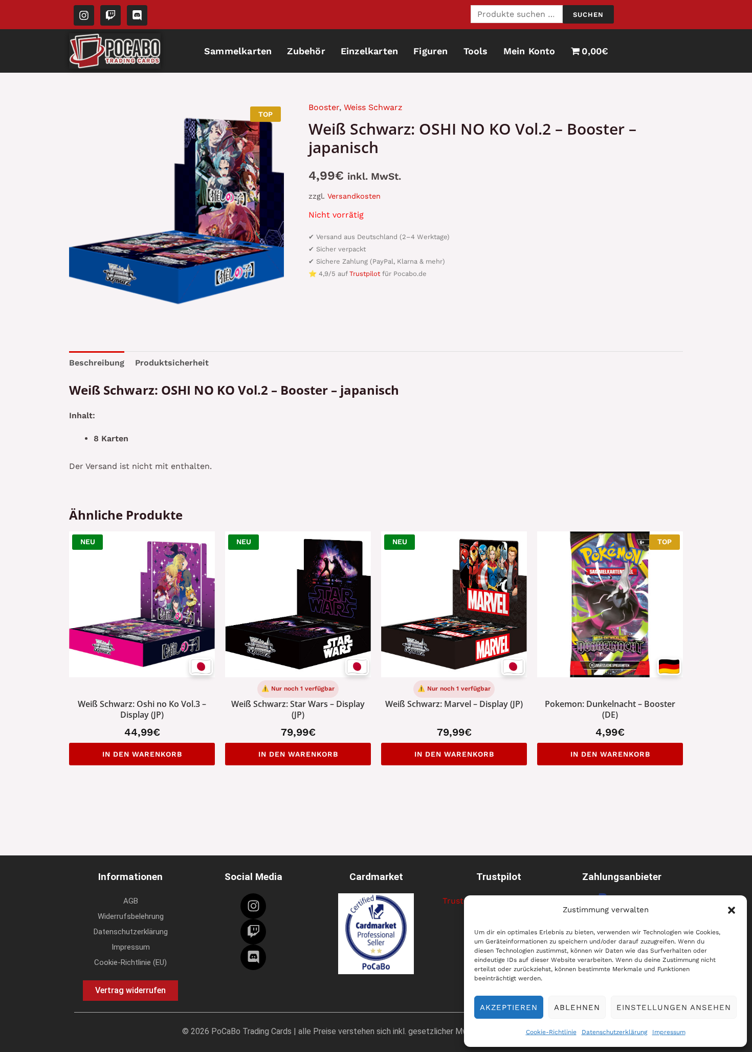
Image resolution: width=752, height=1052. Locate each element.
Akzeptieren (509, 1007)
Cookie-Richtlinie (551, 1032)
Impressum (668, 1032)
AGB (130, 901)
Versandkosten (354, 196)
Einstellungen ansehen (673, 1007)
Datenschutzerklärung (614, 1032)
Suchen (588, 14)
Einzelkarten (369, 51)
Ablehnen (577, 1007)
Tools (475, 51)
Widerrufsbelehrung (131, 916)
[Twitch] (253, 931)
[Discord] (253, 957)
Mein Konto (529, 51)
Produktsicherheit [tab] (172, 363)
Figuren (430, 51)
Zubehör (306, 51)
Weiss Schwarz (373, 107)
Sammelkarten (238, 51)
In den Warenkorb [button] (142, 754)
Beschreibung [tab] (96, 363)
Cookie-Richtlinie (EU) (130, 962)
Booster (323, 107)
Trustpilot (364, 273)
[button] (731, 910)
